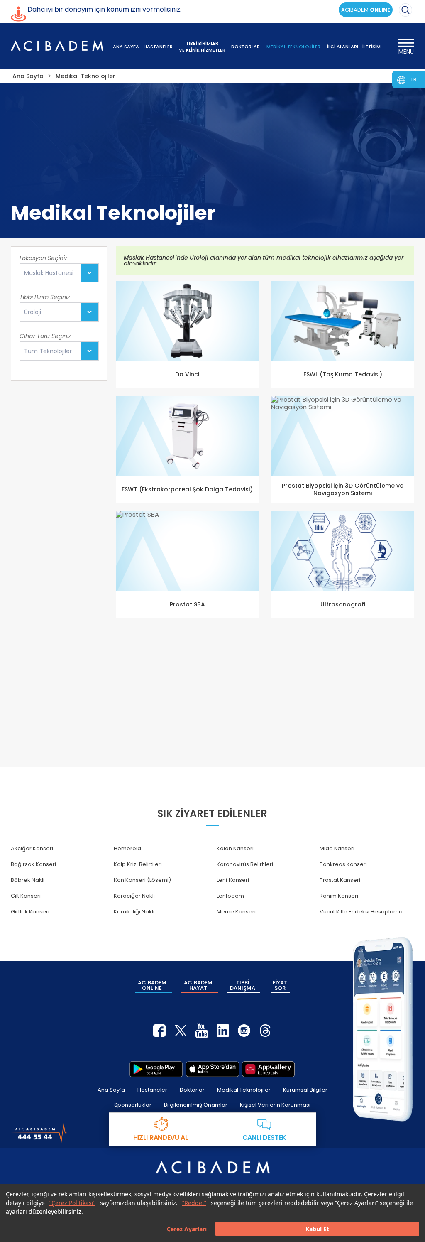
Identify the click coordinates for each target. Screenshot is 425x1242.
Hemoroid (127, 848)
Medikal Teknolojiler (244, 1090)
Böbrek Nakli (27, 880)
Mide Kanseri (337, 848)
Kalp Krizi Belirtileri (138, 864)
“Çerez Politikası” (72, 1203)
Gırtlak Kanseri (30, 912)
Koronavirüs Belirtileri (245, 864)
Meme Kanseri (236, 912)
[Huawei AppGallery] (268, 1069)
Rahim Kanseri (339, 896)
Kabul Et (317, 1229)
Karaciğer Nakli (134, 896)
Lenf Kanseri (233, 880)
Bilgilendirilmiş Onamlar (195, 1105)
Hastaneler (152, 1090)
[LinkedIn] (223, 1030)
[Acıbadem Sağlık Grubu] (57, 45)
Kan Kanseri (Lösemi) (142, 880)
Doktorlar (192, 1090)
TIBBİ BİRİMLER (202, 46)
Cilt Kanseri (26, 896)
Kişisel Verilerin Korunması (275, 1105)
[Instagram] (244, 1030)
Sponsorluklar (132, 1105)
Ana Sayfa (111, 1090)
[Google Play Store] (156, 1069)
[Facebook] (159, 1030)
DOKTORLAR (245, 46)
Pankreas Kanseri (343, 864)
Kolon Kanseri (235, 848)
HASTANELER (158, 46)
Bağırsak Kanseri (33, 864)
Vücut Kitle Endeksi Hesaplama (361, 912)
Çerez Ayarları (187, 1229)
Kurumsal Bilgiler (305, 1090)
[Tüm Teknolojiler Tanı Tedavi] (59, 351)
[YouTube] (201, 1030)
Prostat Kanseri (340, 880)
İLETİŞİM (371, 46)
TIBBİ (242, 985)
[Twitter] (180, 1030)
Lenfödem (230, 896)
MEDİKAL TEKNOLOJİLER (293, 46)
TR (413, 79)
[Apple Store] (212, 1069)
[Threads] (265, 1030)
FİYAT (280, 985)
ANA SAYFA (126, 46)
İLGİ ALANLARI (342, 46)
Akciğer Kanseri (32, 848)
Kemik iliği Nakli (134, 912)
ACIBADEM (365, 10)
